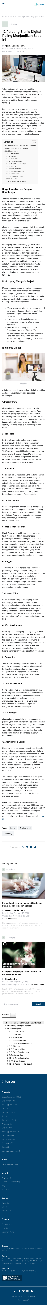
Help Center (6, 1228)
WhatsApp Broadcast (9, 1105)
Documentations (8, 1232)
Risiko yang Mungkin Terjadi (16, 148)
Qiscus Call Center (8, 1139)
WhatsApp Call (7, 1124)
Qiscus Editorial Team (15, 46)
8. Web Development (16, 171)
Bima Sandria (11, 979)
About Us (5, 1203)
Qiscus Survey (7, 1128)
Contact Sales (7, 1224)
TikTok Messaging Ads (10, 1164)
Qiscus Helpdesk (8, 1135)
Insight (4, 17)
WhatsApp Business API (10, 1132)
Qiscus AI (5, 1116)
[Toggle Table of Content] (33, 142)
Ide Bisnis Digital (11, 151)
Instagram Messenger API (11, 1151)
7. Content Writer (15, 169)
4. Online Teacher (15, 161)
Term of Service (29, 1296)
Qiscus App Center (9, 1112)
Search (38, 1004)
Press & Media (7, 1211)
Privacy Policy (17, 1296)
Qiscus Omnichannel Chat (11, 1097)
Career (4, 1207)
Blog (3, 1186)
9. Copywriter (14, 174)
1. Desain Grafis (14, 154)
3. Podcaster (13, 159)
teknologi (8, 833)
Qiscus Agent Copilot (9, 1120)
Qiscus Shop (6, 1108)
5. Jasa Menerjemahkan (17, 164)
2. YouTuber (13, 156)
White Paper (6, 1189)
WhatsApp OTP (7, 1143)
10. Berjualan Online (16, 176)
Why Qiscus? (6, 1178)
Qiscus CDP (6, 1147)
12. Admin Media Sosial (18, 181)
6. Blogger (12, 166)
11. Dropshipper (14, 179)
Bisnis (12, 828)
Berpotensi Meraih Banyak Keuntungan (20, 145)
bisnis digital (25, 828)
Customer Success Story (11, 1182)
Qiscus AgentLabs (8, 1101)
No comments (11, 918)
